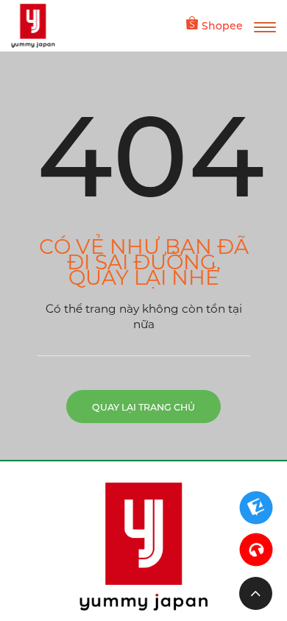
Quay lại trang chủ (143, 407)
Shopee (222, 25)
